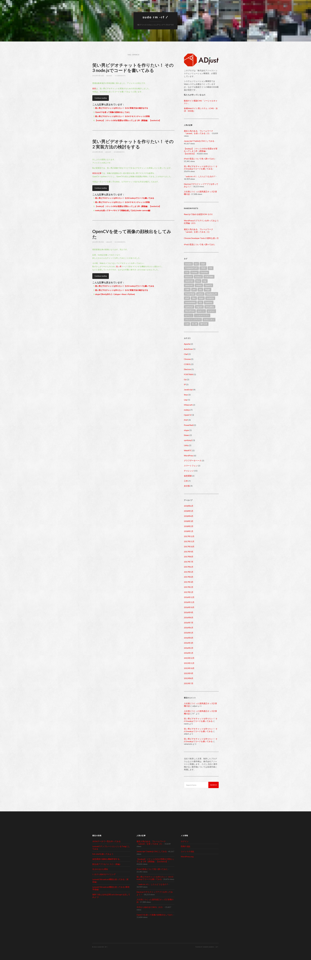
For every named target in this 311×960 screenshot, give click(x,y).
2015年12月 (189, 658)
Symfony (208, 302)
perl (194, 289)
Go (185, 379)
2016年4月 (188, 638)
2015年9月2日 (97, 152)
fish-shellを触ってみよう (102, 854)
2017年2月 (188, 587)
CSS (210, 268)
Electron (188, 277)
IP (185, 384)
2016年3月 (188, 643)
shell (187, 298)
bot (196, 264)
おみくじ (201, 311)
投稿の (185, 846)
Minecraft (188, 405)
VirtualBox (210, 307)
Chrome (187, 359)
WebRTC (188, 450)
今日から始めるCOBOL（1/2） (150, 907)
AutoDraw (188, 349)
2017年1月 (188, 592)
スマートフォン (191, 465)
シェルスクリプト (202, 315)
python (200, 294)
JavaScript (189, 281)
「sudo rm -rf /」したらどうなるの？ (200, 176)
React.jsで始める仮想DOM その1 (198, 214)
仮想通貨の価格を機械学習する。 (106, 859)
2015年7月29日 (98, 242)
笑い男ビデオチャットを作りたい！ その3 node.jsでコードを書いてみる (133, 67)
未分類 (187, 486)
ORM (187, 289)
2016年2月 (188, 648)
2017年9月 (188, 551)
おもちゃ (211, 311)
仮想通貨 (188, 476)
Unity (186, 445)
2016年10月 (189, 607)
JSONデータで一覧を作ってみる (106, 841)
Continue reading (101, 98)
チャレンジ (189, 471)
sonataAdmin (190, 302)
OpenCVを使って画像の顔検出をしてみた (112, 112)
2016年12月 (189, 597)
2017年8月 (188, 556)
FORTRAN (209, 277)
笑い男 (118, 266)
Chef (203, 264)
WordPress (189, 311)
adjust (109, 75)
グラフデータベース (192, 460)
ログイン (185, 841)
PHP (186, 420)
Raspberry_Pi (211, 294)
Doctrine (204, 272)
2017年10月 (189, 546)
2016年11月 (189, 602)
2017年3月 (188, 582)
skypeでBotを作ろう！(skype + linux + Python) (115, 294)
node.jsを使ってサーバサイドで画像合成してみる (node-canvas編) (122, 210)
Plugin (207, 289)
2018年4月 (188, 516)
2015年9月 (188, 673)
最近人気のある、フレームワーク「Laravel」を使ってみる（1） (198, 132)
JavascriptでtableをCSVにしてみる (199, 141)
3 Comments (120, 75)
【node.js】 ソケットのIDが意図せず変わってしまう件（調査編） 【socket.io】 (128, 120)
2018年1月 (188, 531)
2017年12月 (189, 536)
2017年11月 (189, 541)
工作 (187, 324)
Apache (187, 344)
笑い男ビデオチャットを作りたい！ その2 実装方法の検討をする (121, 108)
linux (198, 281)
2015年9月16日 (98, 75)
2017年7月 (188, 561)
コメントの (187, 851)
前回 (94, 88)
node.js (199, 285)
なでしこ (188, 315)
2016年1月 (188, 653)
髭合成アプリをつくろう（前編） (106, 864)
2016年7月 (188, 622)
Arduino (188, 264)
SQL (200, 302)
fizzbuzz (198, 277)
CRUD (203, 268)
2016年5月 (188, 632)
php (200, 289)
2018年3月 (188, 521)
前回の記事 (96, 173)
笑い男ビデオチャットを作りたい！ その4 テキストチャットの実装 (122, 116)
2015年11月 (189, 663)
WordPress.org (187, 856)
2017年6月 (188, 567)
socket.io (210, 298)
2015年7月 (188, 683)
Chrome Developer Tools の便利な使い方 (201, 238)
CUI (186, 272)
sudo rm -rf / (155, 17)
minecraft (189, 285)
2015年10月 (189, 668)
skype (201, 298)
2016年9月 (188, 612)
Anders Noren (208, 947)
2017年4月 (188, 577)
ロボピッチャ (209, 320)
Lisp (204, 281)
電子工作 (203, 324)
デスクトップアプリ (193, 320)
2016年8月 (188, 617)
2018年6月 (188, 506)
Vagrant (199, 307)
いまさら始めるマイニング (104, 874)
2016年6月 (188, 627)
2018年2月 (188, 526)
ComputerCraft (191, 268)
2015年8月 (188, 678)
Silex (194, 298)
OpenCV (208, 285)
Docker (194, 272)
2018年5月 (188, 511)
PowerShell (189, 294)
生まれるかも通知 (100, 869)
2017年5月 (188, 572)
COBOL (187, 364)
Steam (186, 435)
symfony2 (189, 307)
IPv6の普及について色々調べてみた (199, 158)
